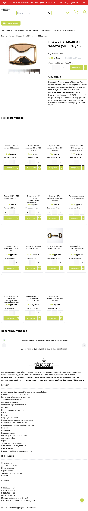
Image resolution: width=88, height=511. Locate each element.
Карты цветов (7, 30)
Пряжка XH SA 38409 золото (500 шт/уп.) (54, 247)
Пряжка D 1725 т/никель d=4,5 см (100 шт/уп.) (11, 248)
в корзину (76, 67)
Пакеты (4, 415)
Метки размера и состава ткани (14, 405)
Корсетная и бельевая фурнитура (15, 397)
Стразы (4, 440)
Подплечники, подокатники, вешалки (17, 420)
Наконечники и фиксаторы (12, 410)
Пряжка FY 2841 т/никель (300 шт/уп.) (11, 147)
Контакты (57, 30)
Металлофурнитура (9, 402)
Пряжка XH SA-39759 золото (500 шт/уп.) (11, 197)
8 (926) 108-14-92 (8, 493)
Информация (46, 30)
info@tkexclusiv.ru (8, 495)
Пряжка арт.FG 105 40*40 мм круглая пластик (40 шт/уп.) (77, 148)
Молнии (4, 407)
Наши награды (7, 468)
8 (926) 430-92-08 (8, 490)
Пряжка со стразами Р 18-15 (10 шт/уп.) (76, 197)
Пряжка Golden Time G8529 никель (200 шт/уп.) (76, 248)
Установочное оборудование (13, 446)
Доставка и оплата (32, 30)
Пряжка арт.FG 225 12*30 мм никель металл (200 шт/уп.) (33, 298)
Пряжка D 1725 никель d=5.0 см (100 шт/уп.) (55, 198)
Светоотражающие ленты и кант (15, 435)
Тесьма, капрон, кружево (11, 443)
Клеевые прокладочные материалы (16, 394)
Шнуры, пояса (7, 448)
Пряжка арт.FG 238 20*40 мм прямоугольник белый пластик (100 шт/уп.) (11, 300)
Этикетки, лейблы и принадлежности (16, 451)
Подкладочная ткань (10, 417)
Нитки (3, 412)
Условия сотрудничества (11, 473)
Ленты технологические (11, 399)
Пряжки (4, 428)
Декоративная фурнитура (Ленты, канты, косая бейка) (24, 392)
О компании (19, 30)
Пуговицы (5, 430)
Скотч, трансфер (8, 438)
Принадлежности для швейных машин (17, 425)
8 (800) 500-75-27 (69, 30)
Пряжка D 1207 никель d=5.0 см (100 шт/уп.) (33, 148)
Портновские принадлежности (14, 423)
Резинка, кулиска (8, 433)
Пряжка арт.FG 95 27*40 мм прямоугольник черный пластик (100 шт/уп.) (33, 200)
